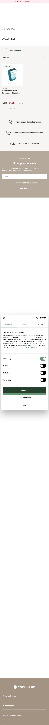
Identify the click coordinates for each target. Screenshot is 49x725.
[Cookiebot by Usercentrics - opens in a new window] (36, 318)
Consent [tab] (8, 324)
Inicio (4, 29)
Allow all (24, 390)
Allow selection (24, 398)
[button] (24, 705)
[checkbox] (13, 182)
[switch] (43, 366)
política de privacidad (29, 182)
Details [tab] (24, 324)
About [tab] (40, 324)
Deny (24, 405)
